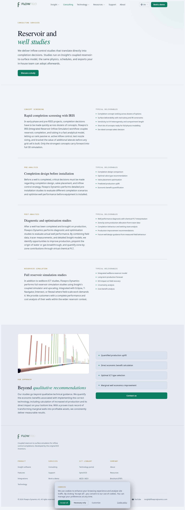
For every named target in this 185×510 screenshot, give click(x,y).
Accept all (64, 502)
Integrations (23, 478)
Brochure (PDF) (116, 478)
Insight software (24, 467)
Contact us (131, 395)
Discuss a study (28, 73)
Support (112, 4)
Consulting (68, 4)
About (122, 4)
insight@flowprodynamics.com (155, 499)
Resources (98, 4)
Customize (96, 502)
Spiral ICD (83, 472)
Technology (82, 4)
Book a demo (159, 4)
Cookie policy (122, 502)
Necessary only (80, 502)
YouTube (138, 499)
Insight (54, 4)
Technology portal (86, 467)
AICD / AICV (83, 478)
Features (21, 472)
